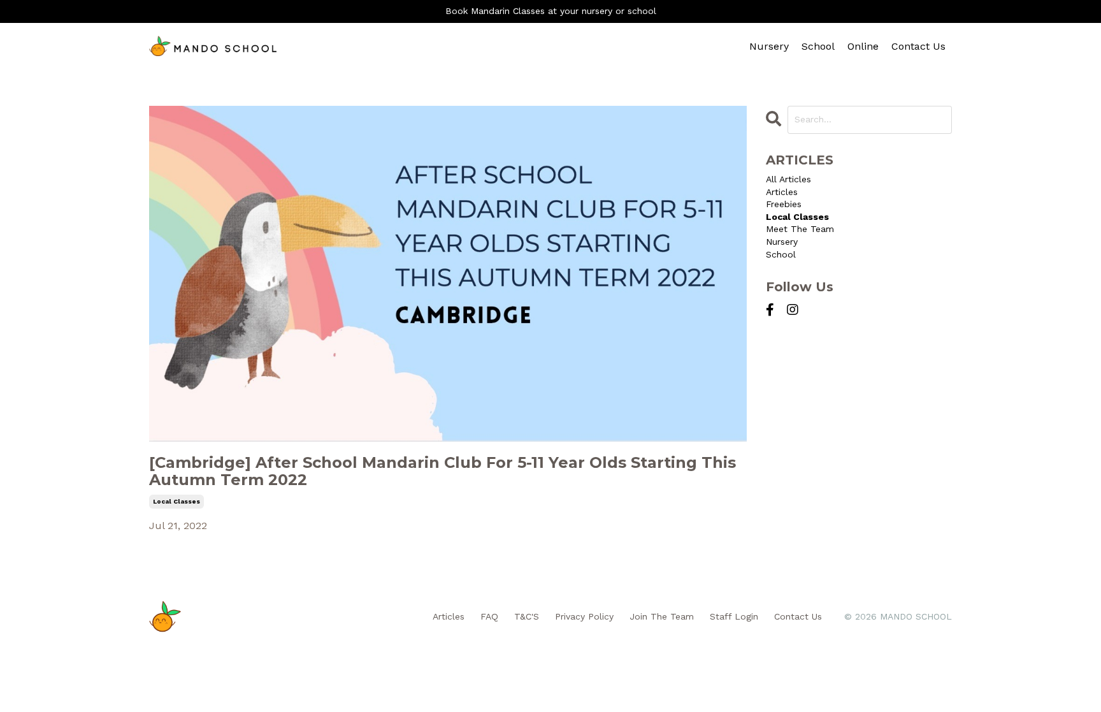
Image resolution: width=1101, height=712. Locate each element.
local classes (176, 501)
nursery (782, 241)
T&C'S (526, 616)
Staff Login (734, 616)
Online (863, 46)
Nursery (769, 46)
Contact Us (918, 46)
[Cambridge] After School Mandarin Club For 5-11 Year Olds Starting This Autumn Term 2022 (442, 471)
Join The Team (662, 616)
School (818, 46)
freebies (784, 204)
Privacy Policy (584, 616)
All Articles (788, 179)
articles (782, 192)
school (781, 254)
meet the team (800, 229)
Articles (448, 616)
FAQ (489, 616)
